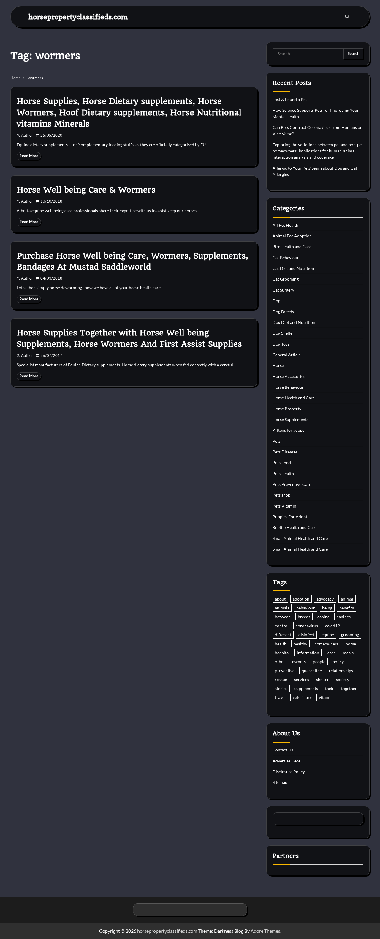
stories (281, 688)
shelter (322, 679)
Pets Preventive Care (292, 484)
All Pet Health (285, 225)
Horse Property (287, 408)
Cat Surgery (283, 289)
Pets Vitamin (284, 505)
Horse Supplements (290, 419)
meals (348, 652)
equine (328, 634)
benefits (346, 607)
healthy (300, 643)
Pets (277, 441)
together (349, 688)
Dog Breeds (283, 311)
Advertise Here (286, 760)
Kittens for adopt (288, 430)
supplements (306, 688)
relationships (341, 670)
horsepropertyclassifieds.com (78, 16)
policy (338, 661)
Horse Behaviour (288, 387)
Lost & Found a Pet (290, 99)
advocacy (325, 598)
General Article (287, 354)
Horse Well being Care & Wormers (86, 190)
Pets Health (283, 473)
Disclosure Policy (289, 771)
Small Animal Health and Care (300, 538)
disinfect (306, 634)
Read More (28, 156)
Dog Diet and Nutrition (294, 322)
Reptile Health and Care (294, 527)
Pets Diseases (285, 451)
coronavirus (307, 625)
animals (282, 607)
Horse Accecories (289, 376)
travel (280, 697)
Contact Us (283, 749)
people (319, 661)
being (327, 607)
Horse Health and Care (294, 397)
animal (347, 598)
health (280, 643)
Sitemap (280, 782)
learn (331, 652)
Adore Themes (265, 931)
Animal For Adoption (292, 235)
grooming (350, 634)
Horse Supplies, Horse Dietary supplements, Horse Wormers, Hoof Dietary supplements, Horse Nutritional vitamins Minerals (129, 113)
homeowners (326, 643)
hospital (282, 652)
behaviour (305, 607)
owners (299, 661)
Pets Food (282, 462)
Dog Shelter (283, 332)
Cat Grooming (286, 278)
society (342, 679)
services (301, 679)
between (283, 616)
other (280, 661)
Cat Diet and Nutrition (293, 268)
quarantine (312, 670)
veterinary (302, 697)
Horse (278, 365)
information (308, 652)
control (282, 625)
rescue (281, 679)
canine (323, 616)
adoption (301, 598)
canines (344, 616)
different (283, 634)
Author (27, 135)
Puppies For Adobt (290, 516)
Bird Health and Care (292, 246)
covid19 (332, 625)
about (280, 598)
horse (351, 643)
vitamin (326, 697)
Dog (276, 300)
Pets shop (281, 494)
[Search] (347, 16)
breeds (304, 616)
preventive (284, 670)
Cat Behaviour (286, 257)
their (329, 688)
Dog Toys (281, 343)
